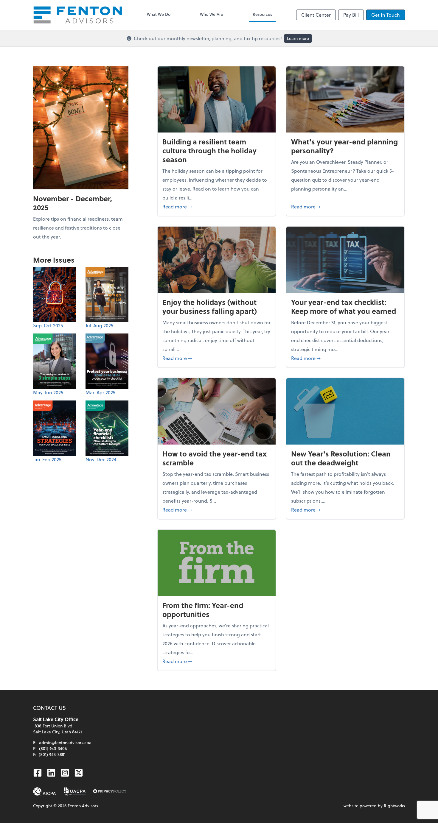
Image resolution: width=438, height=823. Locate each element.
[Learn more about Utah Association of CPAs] (74, 791)
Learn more (298, 38)
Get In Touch (385, 14)
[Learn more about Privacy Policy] (109, 791)
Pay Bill (351, 14)
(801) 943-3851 (52, 754)
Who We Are (211, 14)
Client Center (316, 14)
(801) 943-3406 (53, 748)
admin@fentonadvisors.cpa (65, 742)
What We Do (158, 14)
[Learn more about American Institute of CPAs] (44, 791)
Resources (262, 14)
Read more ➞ (216, 206)
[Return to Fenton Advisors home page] (77, 15)
